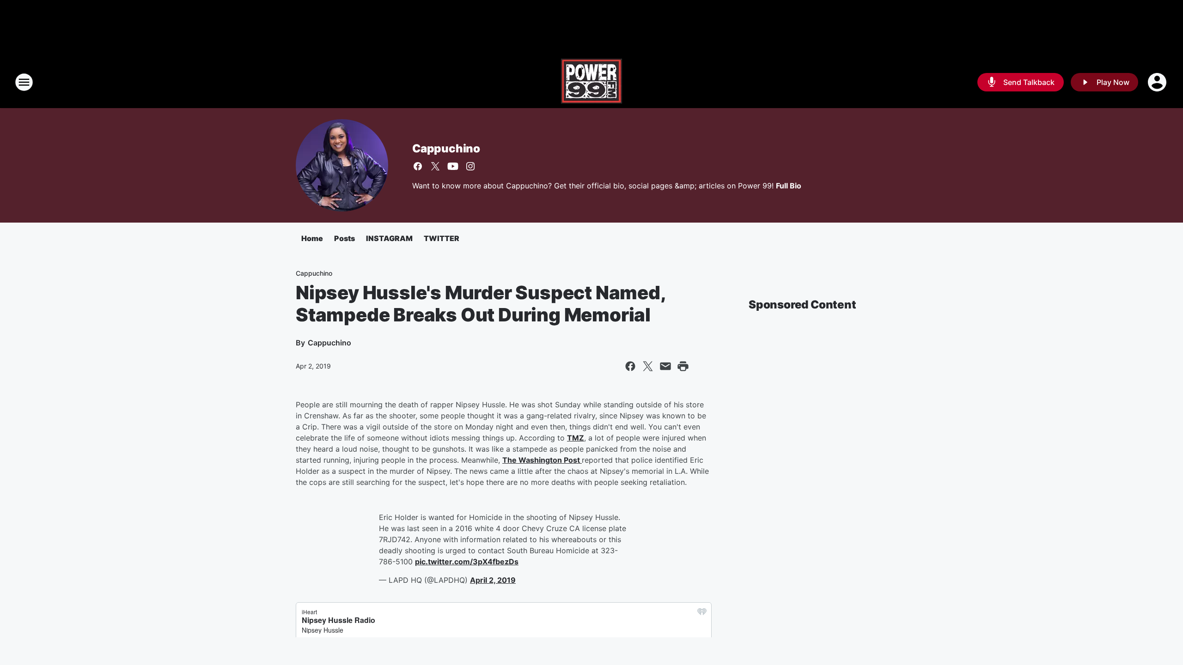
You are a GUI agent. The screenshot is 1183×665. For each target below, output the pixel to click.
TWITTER (441, 238)
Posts (344, 238)
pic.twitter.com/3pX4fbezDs (466, 561)
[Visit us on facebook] (417, 166)
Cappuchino (446, 148)
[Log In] (1158, 82)
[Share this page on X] (647, 366)
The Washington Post (542, 460)
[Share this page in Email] (665, 366)
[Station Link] (591, 82)
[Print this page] (683, 366)
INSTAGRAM (389, 238)
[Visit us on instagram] (470, 166)
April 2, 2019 (493, 580)
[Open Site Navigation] (24, 82)
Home (312, 238)
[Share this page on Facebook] (630, 366)
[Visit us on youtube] (452, 166)
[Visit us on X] (435, 166)
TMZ (575, 437)
